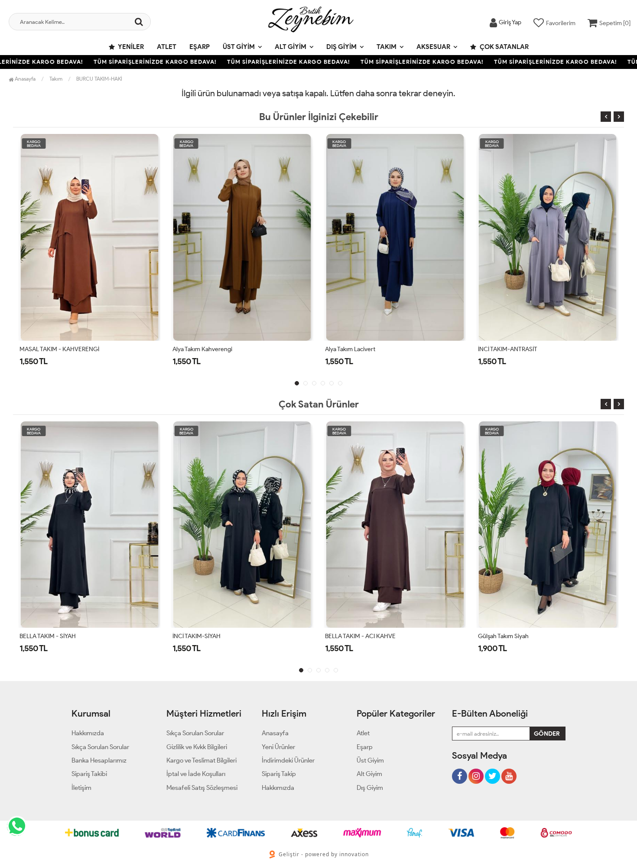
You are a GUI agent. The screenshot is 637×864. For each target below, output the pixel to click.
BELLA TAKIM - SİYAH (48, 636)
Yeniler (130, 47)
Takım (386, 47)
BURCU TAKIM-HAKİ (99, 78)
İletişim (81, 788)
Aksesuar (433, 47)
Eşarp (199, 47)
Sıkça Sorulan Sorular (100, 747)
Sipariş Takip (279, 774)
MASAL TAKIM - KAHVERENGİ (59, 349)
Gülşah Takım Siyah (503, 636)
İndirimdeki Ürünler (288, 760)
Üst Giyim (239, 47)
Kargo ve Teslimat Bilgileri (201, 760)
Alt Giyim (290, 47)
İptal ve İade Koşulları (195, 774)
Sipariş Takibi (89, 774)
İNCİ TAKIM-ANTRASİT (507, 349)
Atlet (166, 47)
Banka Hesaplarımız (99, 760)
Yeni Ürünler (278, 747)
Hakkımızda (88, 733)
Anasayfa (24, 78)
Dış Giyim (341, 47)
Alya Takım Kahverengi (202, 349)
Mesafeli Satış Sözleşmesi (201, 788)
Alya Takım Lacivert (350, 349)
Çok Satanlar (503, 47)
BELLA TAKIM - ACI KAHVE (360, 636)
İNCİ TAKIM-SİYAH (196, 636)
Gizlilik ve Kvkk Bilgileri (196, 747)
